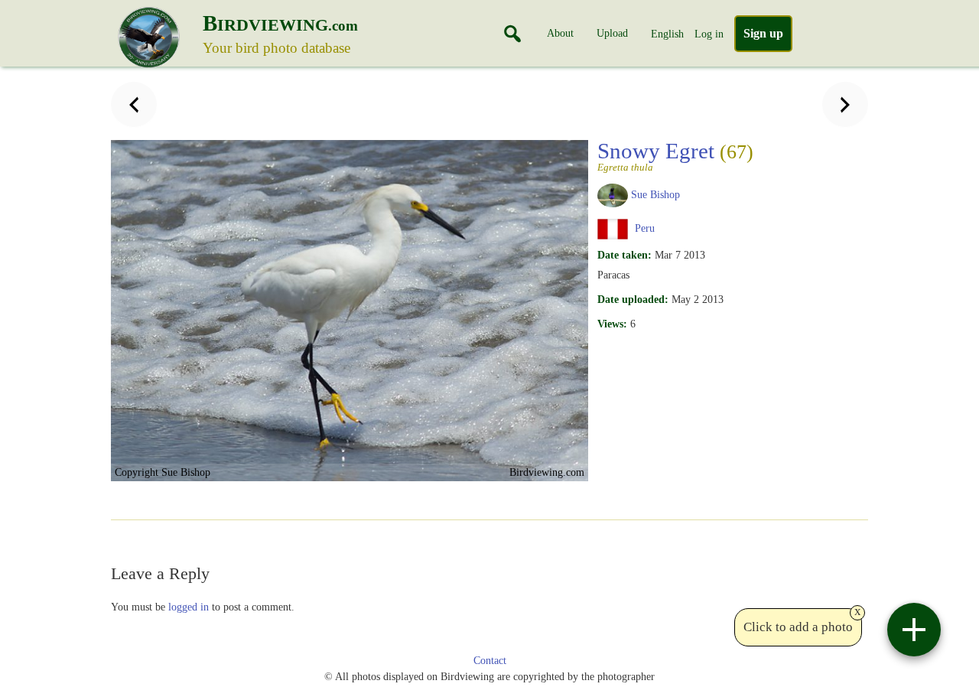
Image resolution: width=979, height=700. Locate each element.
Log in (709, 34)
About (560, 33)
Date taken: (624, 255)
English (667, 34)
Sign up (763, 33)
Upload (612, 33)
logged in (188, 607)
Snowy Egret (675, 155)
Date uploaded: (632, 299)
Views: (612, 323)
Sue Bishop (655, 194)
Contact (489, 660)
